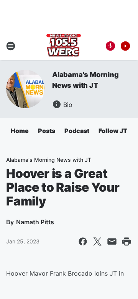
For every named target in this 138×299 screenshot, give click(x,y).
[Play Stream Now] (125, 46)
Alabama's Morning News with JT (48, 159)
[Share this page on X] (97, 241)
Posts (46, 131)
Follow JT (113, 131)
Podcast (76, 131)
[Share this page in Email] (112, 241)
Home (20, 131)
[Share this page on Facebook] (82, 241)
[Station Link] (64, 46)
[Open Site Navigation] (10, 46)
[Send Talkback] (110, 46)
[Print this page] (126, 241)
